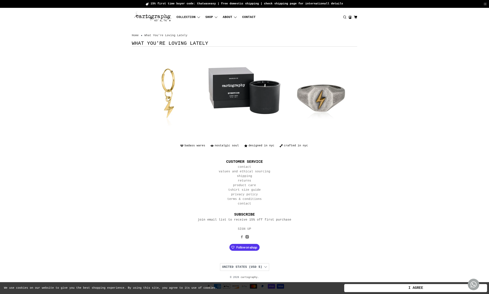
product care (244, 185)
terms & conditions (244, 199)
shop (209, 17)
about (227, 17)
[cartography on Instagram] (247, 237)
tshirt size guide (244, 190)
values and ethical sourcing (244, 171)
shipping (244, 176)
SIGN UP (244, 229)
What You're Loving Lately (165, 35)
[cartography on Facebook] (242, 237)
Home (135, 35)
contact (249, 17)
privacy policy (244, 194)
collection (186, 17)
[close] (485, 4)
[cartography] (153, 17)
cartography (249, 277)
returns (244, 180)
